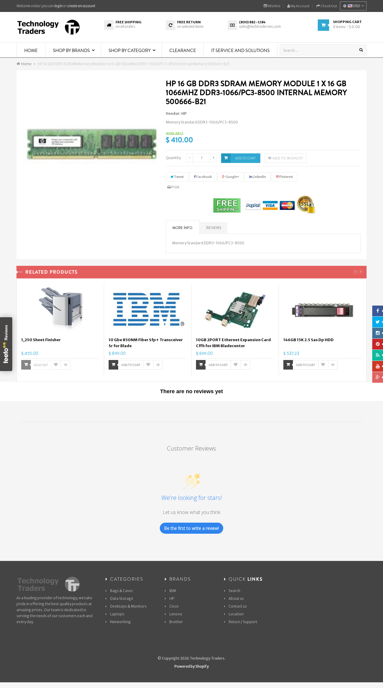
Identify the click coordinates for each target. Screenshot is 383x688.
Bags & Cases (121, 590)
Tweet (179, 177)
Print (175, 187)
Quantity (173, 157)
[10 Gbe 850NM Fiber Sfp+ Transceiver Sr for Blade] (148, 310)
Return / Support (243, 622)
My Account (299, 6)
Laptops (117, 614)
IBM (172, 590)
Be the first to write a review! (191, 528)
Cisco (174, 606)
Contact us (238, 606)
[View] (65, 365)
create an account (81, 6)
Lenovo (175, 614)
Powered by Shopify (191, 666)
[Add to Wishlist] (56, 365)
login (58, 6)
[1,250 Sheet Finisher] (60, 310)
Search (234, 590)
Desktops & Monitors (128, 606)
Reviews (213, 228)
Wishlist (273, 6)
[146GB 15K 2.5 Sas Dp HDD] (322, 310)
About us (236, 598)
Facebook (204, 177)
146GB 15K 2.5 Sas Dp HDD (308, 339)
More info (182, 228)
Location (236, 614)
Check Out (328, 6)
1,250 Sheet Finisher (41, 339)
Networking (120, 622)
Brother (176, 622)
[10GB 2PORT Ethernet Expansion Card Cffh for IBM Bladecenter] (235, 310)
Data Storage (121, 598)
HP (183, 113)
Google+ (232, 177)
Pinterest (286, 177)
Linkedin (259, 177)
